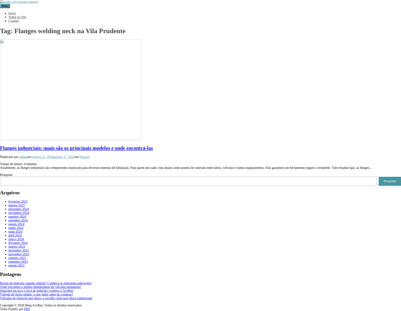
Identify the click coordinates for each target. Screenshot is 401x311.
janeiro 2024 (16, 246)
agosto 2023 (16, 265)
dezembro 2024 (18, 209)
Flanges (85, 157)
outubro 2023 (17, 258)
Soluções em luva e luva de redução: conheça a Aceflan (36, 290)
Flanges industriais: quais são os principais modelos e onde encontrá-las (76, 148)
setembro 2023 (18, 261)
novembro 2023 (18, 254)
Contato (13, 21)
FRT (27, 309)
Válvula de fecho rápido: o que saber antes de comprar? (36, 294)
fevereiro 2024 (18, 243)
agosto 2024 (16, 224)
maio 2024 (15, 231)
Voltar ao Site (17, 17)
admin (23, 157)
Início (12, 13)
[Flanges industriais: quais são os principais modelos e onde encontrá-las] (70, 139)
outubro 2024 (17, 216)
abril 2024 (15, 235)
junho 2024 (15, 228)
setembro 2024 (18, 220)
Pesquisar (6, 175)
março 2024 (16, 239)
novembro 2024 (18, 213)
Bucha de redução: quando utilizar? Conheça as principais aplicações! (46, 283)
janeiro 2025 (16, 205)
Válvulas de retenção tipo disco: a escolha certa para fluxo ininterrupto (46, 298)
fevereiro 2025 (18, 201)
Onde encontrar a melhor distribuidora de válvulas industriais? (40, 287)
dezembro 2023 (18, 250)
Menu (5, 6)
